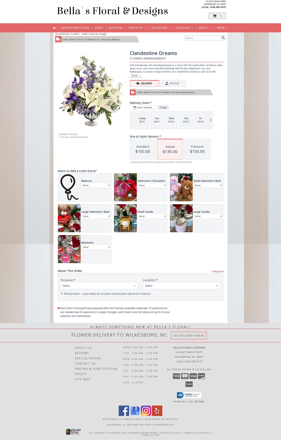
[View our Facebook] (124, 415)
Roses (99, 28)
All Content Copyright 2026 (108, 432)
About (203, 28)
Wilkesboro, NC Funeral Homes (122, 419)
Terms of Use (151, 434)
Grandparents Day (75, 28)
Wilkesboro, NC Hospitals (161, 419)
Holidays (183, 28)
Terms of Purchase (197, 432)
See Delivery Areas (188, 335)
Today (163, 107)
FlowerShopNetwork (142, 432)
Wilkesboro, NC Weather (122, 424)
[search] (223, 38)
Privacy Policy (171, 432)
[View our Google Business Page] (135, 415)
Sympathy (135, 28)
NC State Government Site (157, 424)
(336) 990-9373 (218, 7)
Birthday (116, 28)
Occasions (159, 28)
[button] (217, 16)
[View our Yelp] (157, 415)
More (221, 28)
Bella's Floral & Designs (112, 11)
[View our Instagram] (146, 415)
